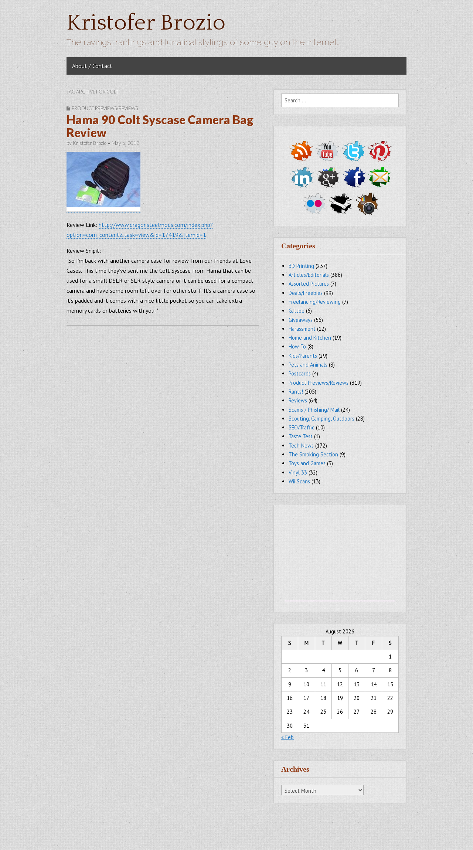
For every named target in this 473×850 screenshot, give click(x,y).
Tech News (301, 445)
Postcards (300, 373)
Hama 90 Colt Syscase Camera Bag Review (160, 126)
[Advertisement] (340, 555)
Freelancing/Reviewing (315, 301)
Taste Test (301, 436)
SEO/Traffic (301, 427)
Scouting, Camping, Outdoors (321, 418)
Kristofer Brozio (146, 23)
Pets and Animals (308, 364)
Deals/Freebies (306, 292)
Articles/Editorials (309, 274)
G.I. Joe (296, 310)
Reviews (298, 400)
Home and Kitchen (310, 337)
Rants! (296, 391)
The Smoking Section (313, 454)
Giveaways (301, 319)
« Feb (287, 737)
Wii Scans (299, 481)
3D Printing (301, 265)
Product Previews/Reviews (105, 108)
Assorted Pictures (309, 283)
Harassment (302, 328)
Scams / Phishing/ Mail (314, 409)
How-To (297, 346)
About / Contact (92, 65)
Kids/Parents (303, 355)
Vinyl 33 (298, 472)
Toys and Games (307, 463)
